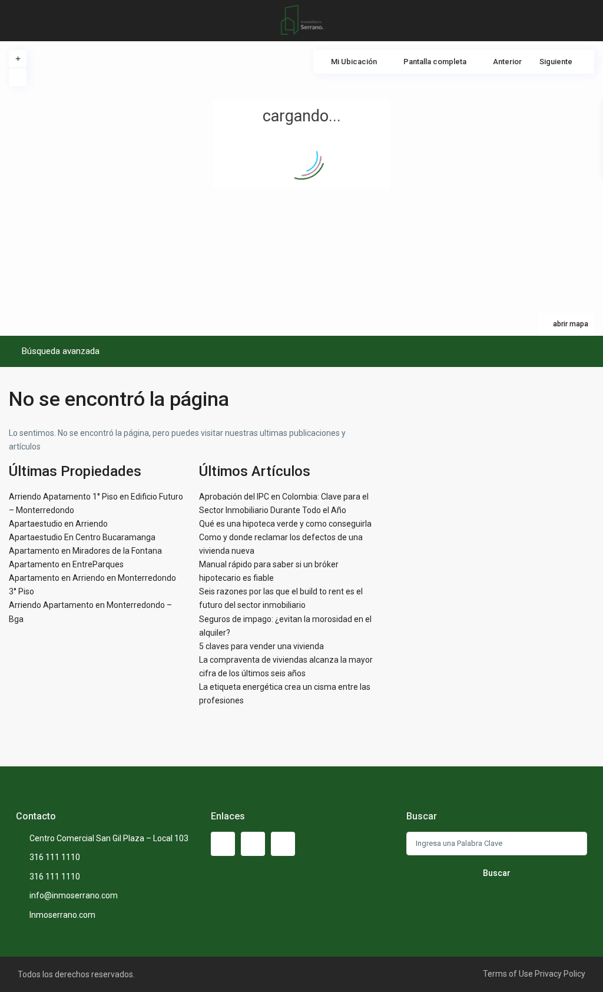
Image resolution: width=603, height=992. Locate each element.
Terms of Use (508, 973)
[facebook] (223, 844)
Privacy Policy (560, 973)
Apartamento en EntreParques (66, 564)
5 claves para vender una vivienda (261, 646)
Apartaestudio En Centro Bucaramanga (82, 537)
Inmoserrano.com (62, 915)
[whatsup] (253, 844)
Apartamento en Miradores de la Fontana (85, 550)
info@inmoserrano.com (73, 895)
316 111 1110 (54, 857)
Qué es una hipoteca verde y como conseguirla (285, 523)
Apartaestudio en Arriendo (58, 523)
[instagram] (283, 844)
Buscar (497, 873)
